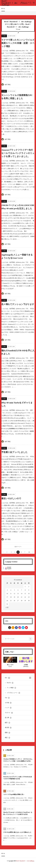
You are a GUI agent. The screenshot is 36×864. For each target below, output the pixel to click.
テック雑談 (11, 687)
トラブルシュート (13, 692)
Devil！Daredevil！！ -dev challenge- (15, 3)
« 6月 (6, 607)
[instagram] (19, 627)
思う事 (8, 717)
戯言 (7, 722)
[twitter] (23, 627)
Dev (7, 677)
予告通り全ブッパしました (14, 452)
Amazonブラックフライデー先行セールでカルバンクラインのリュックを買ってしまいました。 (17, 153)
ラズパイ (8, 712)
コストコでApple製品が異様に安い (13, 794)
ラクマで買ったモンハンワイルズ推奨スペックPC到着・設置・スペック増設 (17, 43)
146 (29, 552)
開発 (7, 732)
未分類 (8, 727)
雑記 (5, 35)
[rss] (13, 627)
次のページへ (18, 546)
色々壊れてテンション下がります (17, 304)
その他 (8, 702)
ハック (8, 707)
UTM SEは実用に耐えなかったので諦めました (17, 832)
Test (7, 697)
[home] (9, 627)
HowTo (10, 682)
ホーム (3, 8)
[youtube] (26, 627)
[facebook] (16, 627)
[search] (31, 639)
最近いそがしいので (11, 498)
